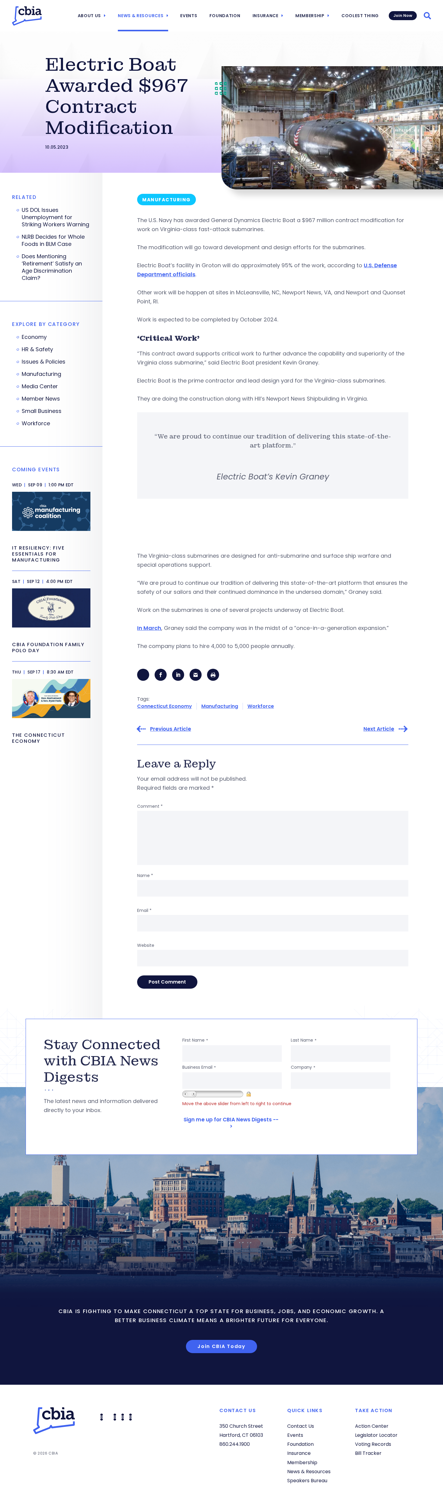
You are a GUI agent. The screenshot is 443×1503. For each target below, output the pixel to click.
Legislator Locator (376, 1435)
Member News (41, 398)
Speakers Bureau (307, 1480)
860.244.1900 (234, 1444)
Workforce (260, 706)
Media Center (40, 386)
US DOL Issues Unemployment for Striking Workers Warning (55, 217)
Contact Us (300, 1426)
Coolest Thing (360, 16)
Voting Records (373, 1444)
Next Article (378, 729)
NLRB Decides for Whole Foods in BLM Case (53, 240)
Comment (150, 806)
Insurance (265, 16)
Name (145, 875)
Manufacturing (219, 706)
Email (144, 910)
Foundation (224, 16)
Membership (310, 16)
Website (145, 945)
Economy (34, 337)
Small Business (41, 411)
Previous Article (170, 729)
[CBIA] (27, 16)
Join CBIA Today (221, 1346)
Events (188, 16)
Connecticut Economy (164, 706)
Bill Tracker (368, 1453)
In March (149, 628)
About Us (89, 16)
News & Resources (140, 16)
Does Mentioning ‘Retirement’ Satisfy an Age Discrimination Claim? (52, 267)
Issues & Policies (43, 361)
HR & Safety (37, 349)
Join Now (402, 15)
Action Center (371, 1426)
